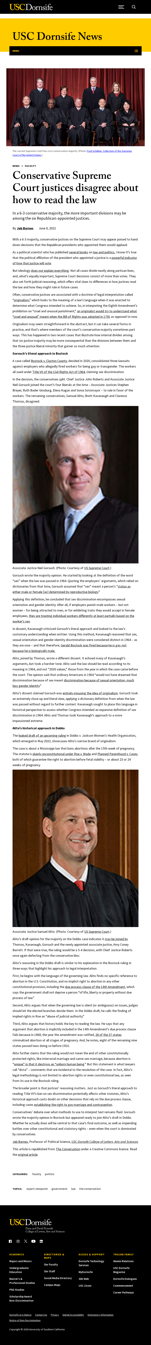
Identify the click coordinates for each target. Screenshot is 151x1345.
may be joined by (116, 939)
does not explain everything (50, 270)
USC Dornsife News (57, 38)
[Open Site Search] (134, 7)
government (59, 1189)
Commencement (123, 1285)
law (73, 1189)
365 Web (84, 1279)
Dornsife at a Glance (20, 1314)
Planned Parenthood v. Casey (117, 754)
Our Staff (49, 1271)
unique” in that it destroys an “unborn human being (49, 1064)
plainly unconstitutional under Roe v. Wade (62, 754)
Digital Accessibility (73, 1314)
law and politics (103, 252)
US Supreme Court (96, 568)
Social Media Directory (58, 1278)
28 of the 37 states (108, 1035)
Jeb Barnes (25, 228)
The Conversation (68, 1149)
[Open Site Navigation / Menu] (121, 7)
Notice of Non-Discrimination (25, 1320)
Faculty (30, 166)
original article (28, 1154)
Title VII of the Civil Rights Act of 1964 (58, 372)
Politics (49, 1174)
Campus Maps (52, 1285)
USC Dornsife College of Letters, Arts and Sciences (104, 1142)
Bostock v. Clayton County (49, 361)
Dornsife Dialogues (125, 1279)
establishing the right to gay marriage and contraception (73, 1105)
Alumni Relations (123, 1261)
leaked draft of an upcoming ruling (42, 735)
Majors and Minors (20, 1261)
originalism (21, 300)
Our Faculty (51, 1264)
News (16, 166)
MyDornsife (86, 1272)
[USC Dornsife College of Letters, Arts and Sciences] (31, 9)
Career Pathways (123, 1292)
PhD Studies (16, 1289)
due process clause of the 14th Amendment (95, 987)
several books (78, 252)
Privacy (55, 1314)
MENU (16, 50)
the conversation (90, 1189)
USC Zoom (85, 1285)
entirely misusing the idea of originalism (90, 693)
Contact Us (41, 1314)
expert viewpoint (37, 1189)
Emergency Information (100, 1314)
